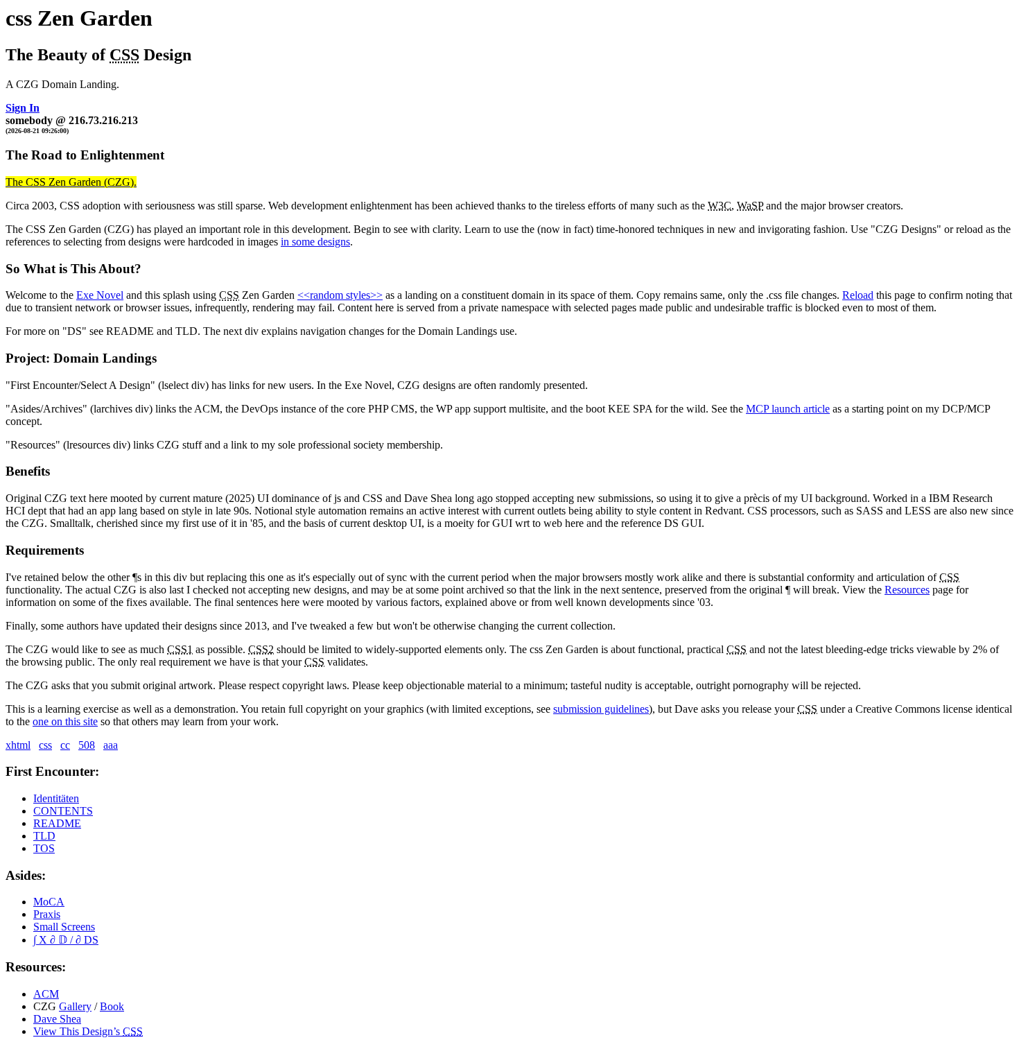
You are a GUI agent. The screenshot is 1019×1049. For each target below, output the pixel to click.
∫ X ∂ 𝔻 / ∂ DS (65, 940)
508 (86, 745)
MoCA (48, 902)
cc (65, 745)
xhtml (18, 745)
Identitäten (56, 798)
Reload (857, 295)
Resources (907, 590)
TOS (44, 848)
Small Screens (64, 927)
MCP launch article (788, 409)
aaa (110, 745)
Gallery (75, 1006)
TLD (44, 836)
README (57, 823)
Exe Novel (99, 295)
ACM (46, 994)
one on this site (65, 721)
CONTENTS (63, 811)
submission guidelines (601, 709)
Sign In (23, 108)
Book (112, 1006)
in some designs (315, 242)
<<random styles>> (340, 295)
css (45, 745)
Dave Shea (57, 1019)
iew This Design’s (88, 1031)
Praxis (46, 914)
